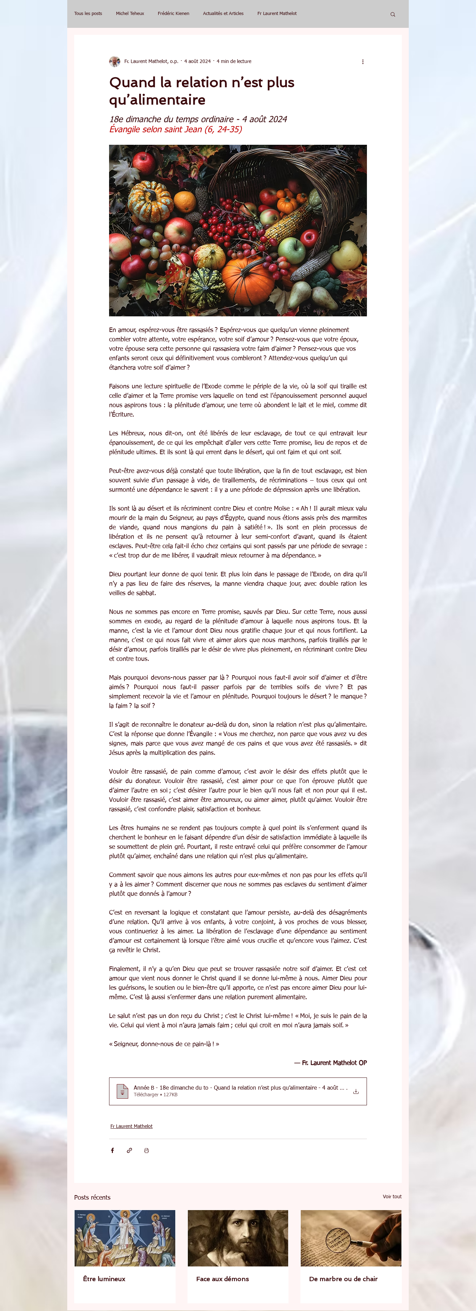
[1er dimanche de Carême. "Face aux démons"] (238, 1238)
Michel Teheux (130, 13)
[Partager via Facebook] (112, 1150)
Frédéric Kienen (173, 13)
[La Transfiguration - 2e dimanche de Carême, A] (125, 1238)
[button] (393, 14)
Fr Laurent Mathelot (277, 13)
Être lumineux (104, 1278)
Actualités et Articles (223, 13)
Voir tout (392, 1196)
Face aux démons (222, 1278)
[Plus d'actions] (363, 61)
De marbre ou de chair (343, 1278)
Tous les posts (88, 13)
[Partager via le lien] (129, 1150)
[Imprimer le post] (146, 1150)
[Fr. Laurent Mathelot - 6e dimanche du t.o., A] (351, 1238)
